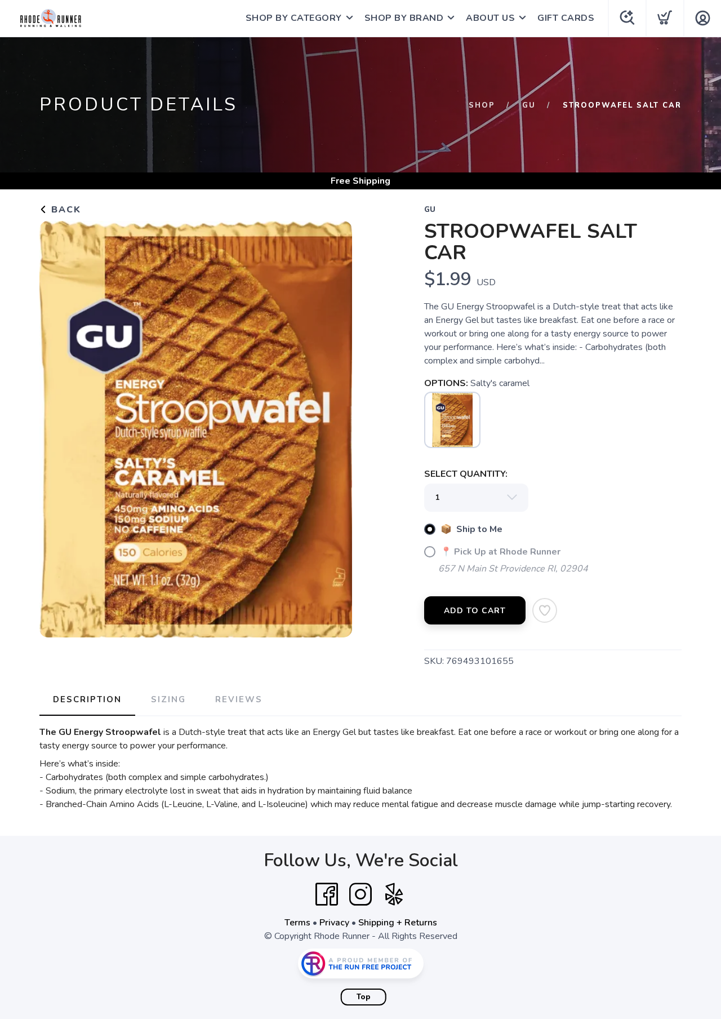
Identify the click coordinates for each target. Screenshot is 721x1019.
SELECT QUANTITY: (466, 474)
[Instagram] (360, 894)
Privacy (334, 922)
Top (364, 997)
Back (64, 209)
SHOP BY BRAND (404, 18)
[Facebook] (327, 894)
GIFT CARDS (565, 18)
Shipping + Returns (397, 922)
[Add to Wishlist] (544, 610)
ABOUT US (490, 18)
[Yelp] (394, 894)
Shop (482, 105)
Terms (297, 922)
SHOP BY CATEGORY (294, 18)
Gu (529, 105)
